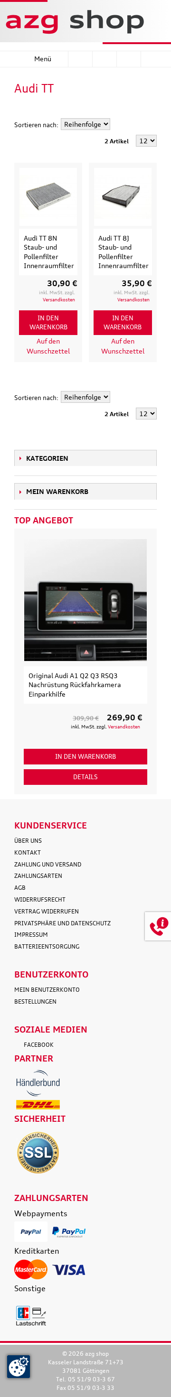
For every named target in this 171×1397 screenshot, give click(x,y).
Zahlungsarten (38, 875)
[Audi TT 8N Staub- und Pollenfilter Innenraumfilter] (48, 197)
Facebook (39, 1044)
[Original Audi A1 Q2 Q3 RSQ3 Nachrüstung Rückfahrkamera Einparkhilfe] (85, 599)
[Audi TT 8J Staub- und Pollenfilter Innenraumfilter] (123, 197)
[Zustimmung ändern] (18, 1366)
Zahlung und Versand (47, 864)
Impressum (31, 934)
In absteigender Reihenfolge (119, 125)
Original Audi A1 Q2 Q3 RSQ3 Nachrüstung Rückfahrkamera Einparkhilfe (74, 684)
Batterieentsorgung (46, 946)
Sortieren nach (35, 125)
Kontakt (27, 852)
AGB (20, 887)
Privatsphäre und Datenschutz (62, 923)
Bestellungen (35, 1001)
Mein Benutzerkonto (47, 989)
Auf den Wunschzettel (48, 346)
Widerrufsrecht (40, 899)
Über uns (28, 840)
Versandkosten (59, 299)
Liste (149, 110)
